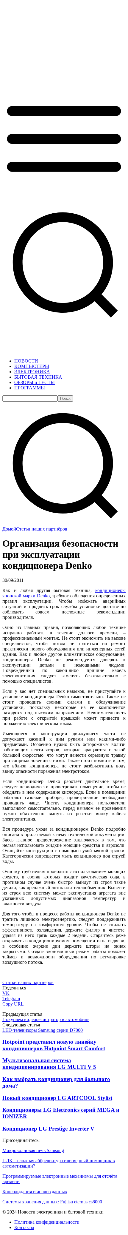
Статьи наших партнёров (41, 528)
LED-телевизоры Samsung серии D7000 (42, 1030)
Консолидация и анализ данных (34, 1191)
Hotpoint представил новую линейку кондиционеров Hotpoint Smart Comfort (53, 1045)
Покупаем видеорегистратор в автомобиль (45, 1019)
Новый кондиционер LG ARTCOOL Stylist (57, 1098)
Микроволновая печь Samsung (33, 1150)
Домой (9, 528)
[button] (64, 523)
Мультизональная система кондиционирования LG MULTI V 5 (49, 1063)
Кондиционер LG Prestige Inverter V (48, 1128)
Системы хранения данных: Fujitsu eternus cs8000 (52, 1201)
